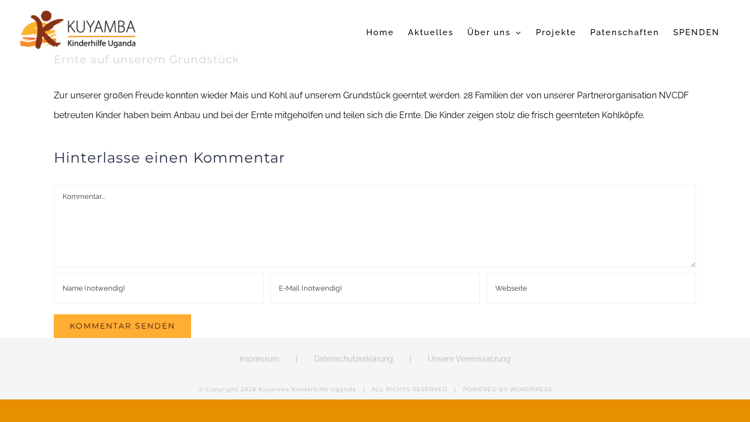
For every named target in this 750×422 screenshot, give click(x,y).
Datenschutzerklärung (353, 358)
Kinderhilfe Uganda (324, 389)
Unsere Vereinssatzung (469, 358)
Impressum (259, 358)
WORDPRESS (531, 389)
